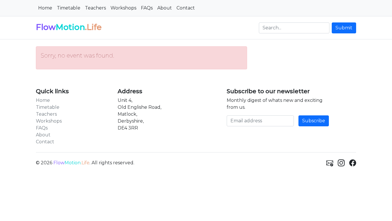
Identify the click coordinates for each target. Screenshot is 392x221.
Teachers (95, 8)
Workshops (123, 8)
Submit (343, 28)
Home (45, 8)
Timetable (68, 8)
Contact (185, 8)
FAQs (147, 8)
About (164, 8)
